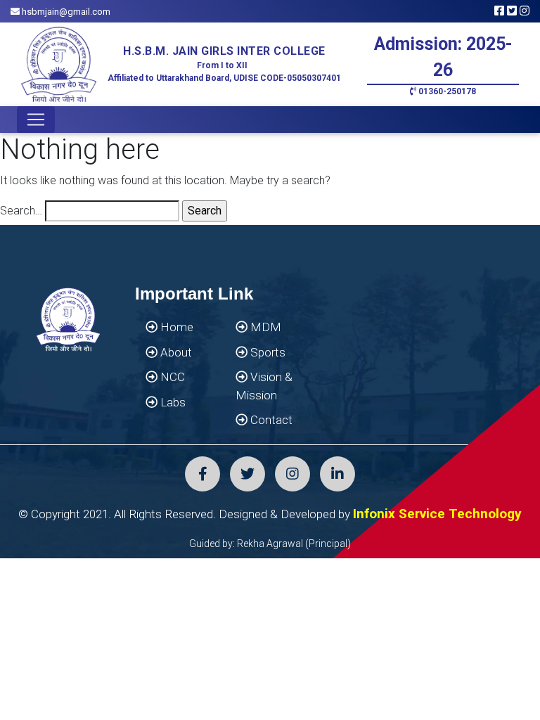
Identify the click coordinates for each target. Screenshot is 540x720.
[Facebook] (202, 473)
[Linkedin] (337, 473)
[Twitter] (247, 473)
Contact (270, 420)
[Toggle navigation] (36, 119)
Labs (172, 402)
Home (175, 327)
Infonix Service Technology (437, 514)
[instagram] (292, 473)
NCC (171, 377)
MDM (264, 327)
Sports (266, 352)
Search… (21, 210)
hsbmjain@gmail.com (65, 11)
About (175, 352)
